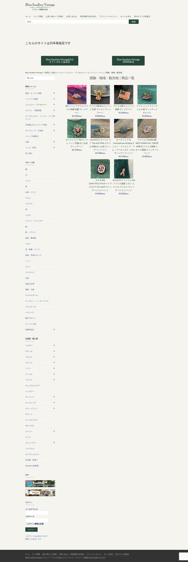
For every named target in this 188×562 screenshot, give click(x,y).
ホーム (28, 16)
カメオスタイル (31, 295)
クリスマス (29, 272)
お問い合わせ (71, 16)
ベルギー (28, 345)
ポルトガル (29, 425)
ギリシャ (28, 414)
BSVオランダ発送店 (142, 16)
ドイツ (28, 368)
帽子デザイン (30, 318)
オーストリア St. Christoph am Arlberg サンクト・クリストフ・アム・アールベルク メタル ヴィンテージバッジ (123, 146)
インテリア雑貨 (31, 99)
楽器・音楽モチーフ (33, 255)
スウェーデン (30, 443)
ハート (28, 261)
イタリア (28, 380)
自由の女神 (29, 284)
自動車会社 (29, 329)
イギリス (28, 357)
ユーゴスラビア (31, 420)
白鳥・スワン (30, 192)
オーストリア (30, 403)
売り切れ (28, 153)
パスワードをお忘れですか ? (36, 536)
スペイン (28, 431)
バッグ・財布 (30, 147)
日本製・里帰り (31, 460)
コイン (28, 266)
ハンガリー (29, 391)
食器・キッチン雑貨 (33, 93)
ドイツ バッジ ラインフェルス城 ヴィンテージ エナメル (147, 109)
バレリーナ (29, 312)
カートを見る (125, 16)
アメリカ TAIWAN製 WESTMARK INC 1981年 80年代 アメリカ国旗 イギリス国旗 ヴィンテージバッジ (147, 146)
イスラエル (29, 448)
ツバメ (28, 181)
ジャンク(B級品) (31, 136)
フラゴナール (30, 307)
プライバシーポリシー (108, 16)
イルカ (28, 215)
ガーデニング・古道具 (34, 130)
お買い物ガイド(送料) (54, 16)
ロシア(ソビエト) (32, 454)
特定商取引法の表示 (88, 16)
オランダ (28, 351)
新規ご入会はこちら (33, 539)
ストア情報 (38, 16)
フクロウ (28, 203)
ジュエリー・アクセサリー (36, 104)
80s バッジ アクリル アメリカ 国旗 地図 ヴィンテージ (76, 109)
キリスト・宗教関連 (33, 110)
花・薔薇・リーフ (32, 249)
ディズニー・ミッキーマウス (37, 301)
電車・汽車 (29, 289)
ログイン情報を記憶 (35, 524)
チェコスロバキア (32, 385)
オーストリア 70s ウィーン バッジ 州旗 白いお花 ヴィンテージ (77, 143)
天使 (27, 278)
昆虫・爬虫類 (30, 238)
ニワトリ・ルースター (34, 221)
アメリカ (28, 374)
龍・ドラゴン (30, 232)
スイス (28, 437)
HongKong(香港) (32, 466)
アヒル (28, 198)
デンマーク (29, 397)
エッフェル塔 (30, 324)
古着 (27, 142)
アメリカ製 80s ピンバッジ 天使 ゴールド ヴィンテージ (100, 109)
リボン (28, 244)
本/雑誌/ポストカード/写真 (36, 125)
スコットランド (31, 408)
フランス (28, 362)
